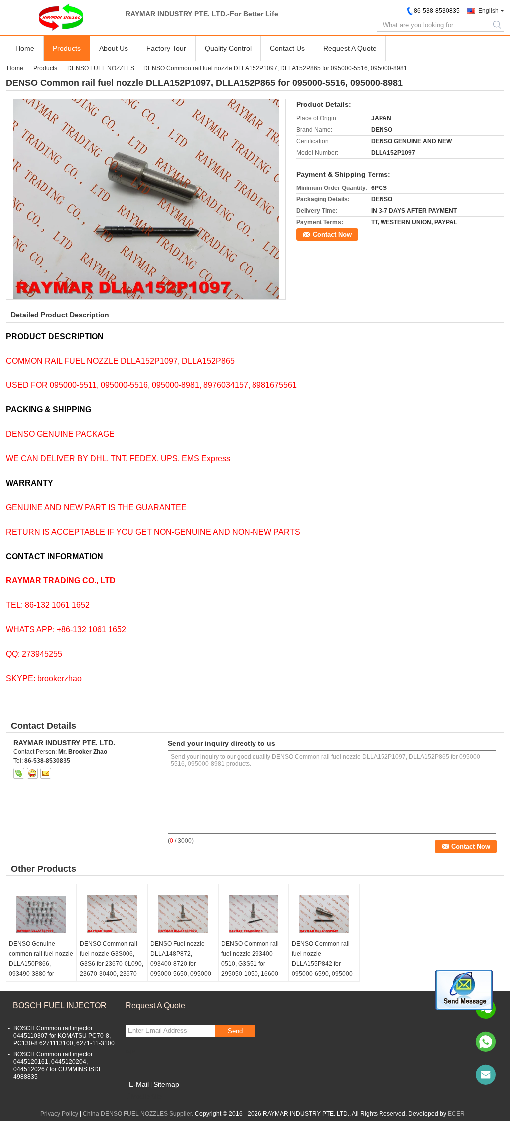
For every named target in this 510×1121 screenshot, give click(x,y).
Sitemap (166, 1084)
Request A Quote (350, 48)
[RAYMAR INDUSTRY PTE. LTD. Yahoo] (32, 773)
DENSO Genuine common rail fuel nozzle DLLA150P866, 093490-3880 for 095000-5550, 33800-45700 (41, 968)
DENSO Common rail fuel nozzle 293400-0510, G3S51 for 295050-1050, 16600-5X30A (250, 963)
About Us (113, 48)
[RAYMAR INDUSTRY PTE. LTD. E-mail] (45, 773)
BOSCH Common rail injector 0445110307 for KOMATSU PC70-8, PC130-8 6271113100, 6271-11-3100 (64, 1036)
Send (235, 1031)
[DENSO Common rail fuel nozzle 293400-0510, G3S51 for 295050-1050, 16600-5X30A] (253, 914)
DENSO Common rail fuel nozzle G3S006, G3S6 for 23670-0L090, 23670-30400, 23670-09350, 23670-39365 (111, 963)
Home (24, 48)
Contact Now (332, 234)
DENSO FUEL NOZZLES (100, 68)
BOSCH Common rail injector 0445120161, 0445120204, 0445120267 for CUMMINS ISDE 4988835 (58, 1065)
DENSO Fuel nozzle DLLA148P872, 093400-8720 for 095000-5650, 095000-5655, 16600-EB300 (181, 963)
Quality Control (228, 48)
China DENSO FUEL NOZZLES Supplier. (139, 1113)
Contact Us (287, 48)
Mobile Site (146, 1096)
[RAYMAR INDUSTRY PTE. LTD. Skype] (18, 773)
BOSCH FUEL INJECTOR (60, 1005)
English (488, 10)
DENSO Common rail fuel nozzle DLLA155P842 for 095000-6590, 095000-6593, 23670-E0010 (323, 963)
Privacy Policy (59, 1113)
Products (67, 48)
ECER (456, 1113)
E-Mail (139, 1084)
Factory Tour (166, 48)
